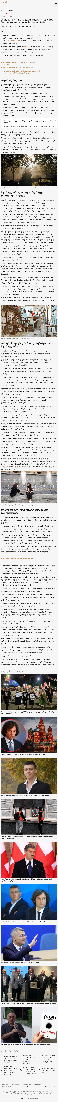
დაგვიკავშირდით (15, 1084)
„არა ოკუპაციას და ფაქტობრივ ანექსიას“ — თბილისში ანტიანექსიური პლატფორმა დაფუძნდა (28, 1003)
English (10, 10)
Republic (40, 38)
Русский (4, 10)
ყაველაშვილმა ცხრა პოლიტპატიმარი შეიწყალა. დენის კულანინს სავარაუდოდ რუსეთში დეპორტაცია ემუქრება (26, 880)
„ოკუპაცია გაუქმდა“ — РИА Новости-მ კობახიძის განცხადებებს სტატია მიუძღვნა (24, 754)
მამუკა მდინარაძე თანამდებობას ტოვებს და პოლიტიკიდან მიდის (20, 963)
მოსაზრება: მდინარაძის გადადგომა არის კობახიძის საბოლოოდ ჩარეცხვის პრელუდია (26, 922)
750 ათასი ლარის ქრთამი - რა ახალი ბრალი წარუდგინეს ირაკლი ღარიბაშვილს (29, 1070)
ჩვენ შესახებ (4, 1084)
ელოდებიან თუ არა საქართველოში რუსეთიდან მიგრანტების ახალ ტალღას (48, 1059)
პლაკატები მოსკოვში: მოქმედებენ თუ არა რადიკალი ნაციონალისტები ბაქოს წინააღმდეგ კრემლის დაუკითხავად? (27, 837)
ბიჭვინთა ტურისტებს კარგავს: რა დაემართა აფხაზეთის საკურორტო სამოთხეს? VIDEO (11, 1059)
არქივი (3, 16)
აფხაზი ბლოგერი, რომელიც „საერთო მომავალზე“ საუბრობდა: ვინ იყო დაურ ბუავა (25, 795)
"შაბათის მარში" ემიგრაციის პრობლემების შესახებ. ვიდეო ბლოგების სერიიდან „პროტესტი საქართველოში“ (27, 712)
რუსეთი (25, 46)
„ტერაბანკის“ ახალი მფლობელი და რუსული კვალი (49, 1070)
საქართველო (5, 13)
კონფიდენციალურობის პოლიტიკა (31, 1084)
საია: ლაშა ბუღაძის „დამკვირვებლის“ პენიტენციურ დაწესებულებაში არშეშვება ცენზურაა (27, 1044)
